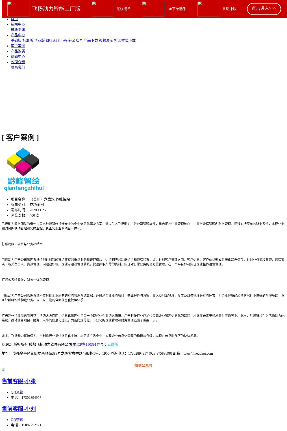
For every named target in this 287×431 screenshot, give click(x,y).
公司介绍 (18, 62)
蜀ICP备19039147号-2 (90, 344)
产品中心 (18, 35)
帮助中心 (18, 56)
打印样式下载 (125, 40)
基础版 (16, 40)
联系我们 (18, 67)
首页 (14, 19)
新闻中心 (18, 24)
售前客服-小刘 (19, 409)
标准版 (27, 40)
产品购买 (18, 51)
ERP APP (52, 40)
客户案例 (18, 46)
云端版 (112, 344)
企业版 (39, 40)
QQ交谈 (17, 392)
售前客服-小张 (19, 381)
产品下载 (91, 40)
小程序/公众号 (71, 40)
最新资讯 (18, 30)
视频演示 (106, 40)
